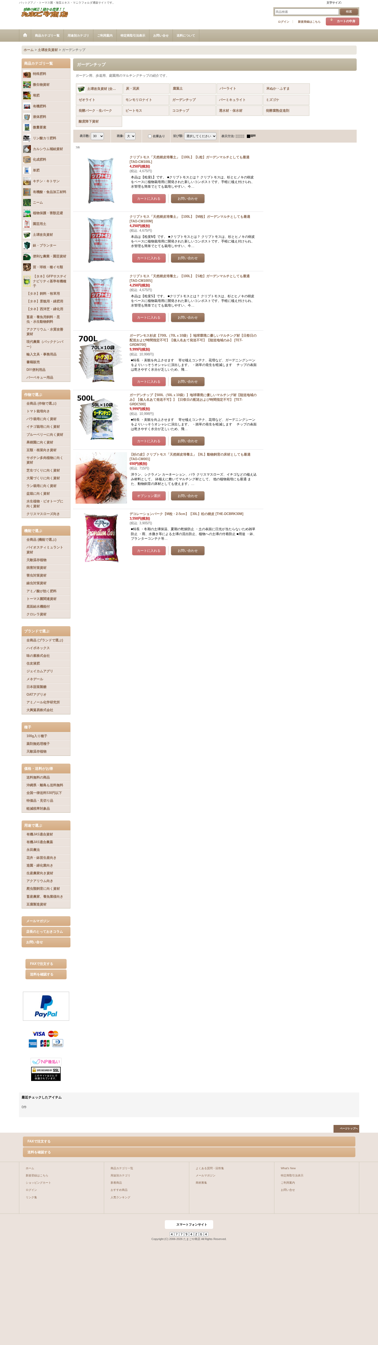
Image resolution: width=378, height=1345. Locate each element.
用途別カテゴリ (120, 1175)
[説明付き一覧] (252, 136)
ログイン (283, 21)
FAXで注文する (41, 964)
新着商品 (116, 1182)
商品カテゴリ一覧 (122, 1168)
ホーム (30, 1168)
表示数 (85, 136)
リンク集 (31, 1197)
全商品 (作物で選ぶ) (41, 403)
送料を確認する (41, 974)
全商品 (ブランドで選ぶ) (44, 640)
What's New (288, 1168)
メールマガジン (38, 921)
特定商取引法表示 (292, 1175)
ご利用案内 (288, 1182)
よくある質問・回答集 (210, 1168)
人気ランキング (120, 1197)
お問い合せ (34, 942)
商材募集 (201, 1182)
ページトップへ (349, 1128)
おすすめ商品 (119, 1189)
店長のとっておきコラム (44, 931)
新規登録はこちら (309, 21)
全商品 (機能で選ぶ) (41, 540)
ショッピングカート (38, 1182)
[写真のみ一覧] (241, 136)
